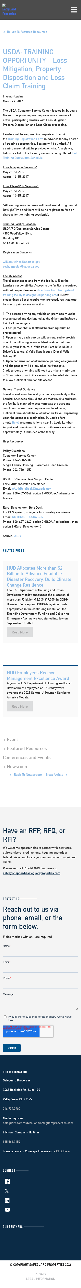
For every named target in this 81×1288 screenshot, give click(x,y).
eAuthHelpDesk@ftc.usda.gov (31, 489)
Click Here (63, 1151)
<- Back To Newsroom (25, 774)
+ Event (10, 739)
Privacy (40, 1274)
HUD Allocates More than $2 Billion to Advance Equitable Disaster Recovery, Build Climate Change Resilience (39, 576)
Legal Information (40, 1279)
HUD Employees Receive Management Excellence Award (38, 675)
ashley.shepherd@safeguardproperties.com (31, 873)
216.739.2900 (11, 1109)
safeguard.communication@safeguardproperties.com (38, 1123)
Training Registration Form (25, 139)
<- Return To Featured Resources (25, 32)
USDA (17, 536)
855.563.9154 (11, 1142)
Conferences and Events (27, 757)
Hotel (15, 422)
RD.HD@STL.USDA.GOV (27, 517)
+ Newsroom (16, 766)
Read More (20, 632)
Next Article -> (57, 774)
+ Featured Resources (25, 748)
